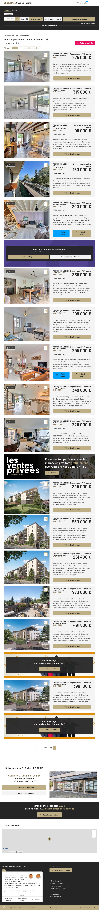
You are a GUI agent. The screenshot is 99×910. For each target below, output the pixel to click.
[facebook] (4, 871)
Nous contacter (55, 896)
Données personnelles (57, 908)
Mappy (20, 852)
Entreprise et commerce (59, 886)
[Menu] (93, 2)
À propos (53, 891)
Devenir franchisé (56, 883)
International (54, 894)
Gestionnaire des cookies (88, 908)
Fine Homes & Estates (58, 889)
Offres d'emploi (55, 881)
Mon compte (82, 3)
